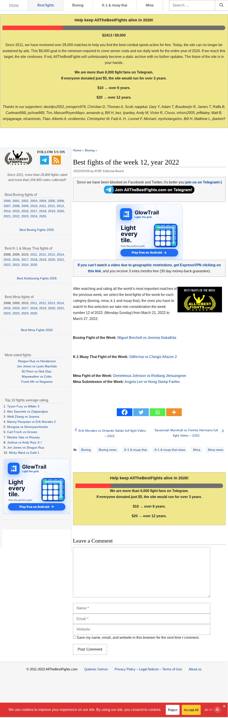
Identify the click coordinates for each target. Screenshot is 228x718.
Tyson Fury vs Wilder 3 (23, 406)
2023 (24, 216)
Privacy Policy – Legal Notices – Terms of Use (148, 669)
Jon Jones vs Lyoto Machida (37, 366)
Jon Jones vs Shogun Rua (25, 447)
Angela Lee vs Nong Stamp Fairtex (152, 382)
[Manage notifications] (217, 709)
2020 (60, 211)
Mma (149, 5)
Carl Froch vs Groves (22, 432)
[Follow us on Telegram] (45, 163)
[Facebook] (124, 412)
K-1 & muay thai (114, 5)
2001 (16, 201)
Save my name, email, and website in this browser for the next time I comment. (138, 637)
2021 (7, 216)
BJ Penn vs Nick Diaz (37, 371)
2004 (42, 201)
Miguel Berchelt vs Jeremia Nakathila (146, 338)
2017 (33, 211)
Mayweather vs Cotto (37, 376)
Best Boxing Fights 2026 (37, 230)
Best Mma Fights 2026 (37, 330)
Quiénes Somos (96, 669)
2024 (33, 216)
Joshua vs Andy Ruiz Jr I (24, 442)
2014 (7, 211)
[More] (174, 412)
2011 (42, 206)
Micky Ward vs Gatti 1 (24, 452)
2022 (16, 216)
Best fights (45, 5)
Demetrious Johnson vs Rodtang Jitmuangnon (149, 376)
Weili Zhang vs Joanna (23, 416)
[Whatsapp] (157, 412)
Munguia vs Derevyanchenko (27, 427)
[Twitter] (141, 412)
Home (14, 5)
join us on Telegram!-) (203, 182)
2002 (24, 201)
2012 (51, 206)
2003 (33, 201)
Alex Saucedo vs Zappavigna (27, 411)
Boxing (77, 5)
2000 (7, 201)
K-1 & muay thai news (170, 450)
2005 (51, 201)
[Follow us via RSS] (57, 163)
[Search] (221, 5)
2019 (51, 211)
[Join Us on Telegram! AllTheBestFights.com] (149, 192)
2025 (42, 216)
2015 (16, 211)
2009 (24, 206)
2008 (16, 206)
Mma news (215, 450)
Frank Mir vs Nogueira (36, 381)
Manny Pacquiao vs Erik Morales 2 (31, 421)
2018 (42, 211)
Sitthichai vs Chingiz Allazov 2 (153, 357)
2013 (60, 206)
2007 (7, 206)
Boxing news (108, 450)
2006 (60, 201)
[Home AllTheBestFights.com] (18, 164)
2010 (33, 206)
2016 (24, 211)
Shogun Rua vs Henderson (37, 361)
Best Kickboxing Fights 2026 (37, 278)
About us (195, 669)
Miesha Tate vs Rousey (23, 437)
